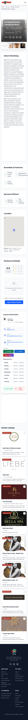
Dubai (16, 693)
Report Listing (20, 388)
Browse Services (19, 676)
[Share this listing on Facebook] (13, 37)
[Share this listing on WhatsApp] (10, 37)
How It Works (4, 674)
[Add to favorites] (24, 433)
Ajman (17, 700)
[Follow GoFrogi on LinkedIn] (17, 664)
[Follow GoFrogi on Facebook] (14, 664)
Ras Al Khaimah (19, 702)
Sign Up (17, 674)
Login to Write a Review (14, 302)
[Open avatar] (4, 319)
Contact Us (4, 686)
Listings (8, 7)
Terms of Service (5, 680)
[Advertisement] (14, 144)
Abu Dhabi (18, 695)
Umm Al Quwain (19, 706)
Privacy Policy (4, 678)
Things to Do (18, 678)
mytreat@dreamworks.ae (14, 336)
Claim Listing (9, 388)
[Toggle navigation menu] (25, 2)
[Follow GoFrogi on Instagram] (10, 664)
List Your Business (6, 695)
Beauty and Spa (15, 7)
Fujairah (17, 704)
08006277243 (11, 330)
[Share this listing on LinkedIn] (20, 37)
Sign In (17, 672)
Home (2, 7)
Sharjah (17, 698)
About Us (3, 672)
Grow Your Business (6, 693)
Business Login (5, 698)
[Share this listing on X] (16, 37)
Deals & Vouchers (19, 680)
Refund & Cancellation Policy (6, 683)
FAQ (2, 676)
